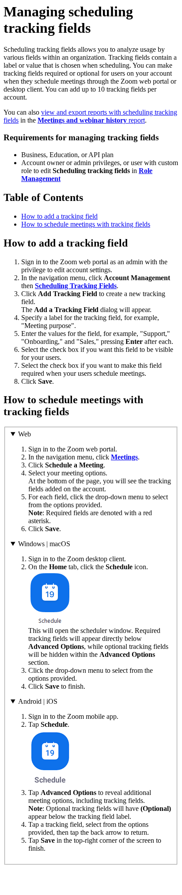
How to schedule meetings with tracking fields (85, 224)
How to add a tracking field (59, 216)
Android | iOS (37, 701)
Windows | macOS (44, 544)
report (91, 120)
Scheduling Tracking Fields (76, 285)
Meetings (124, 457)
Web (24, 434)
